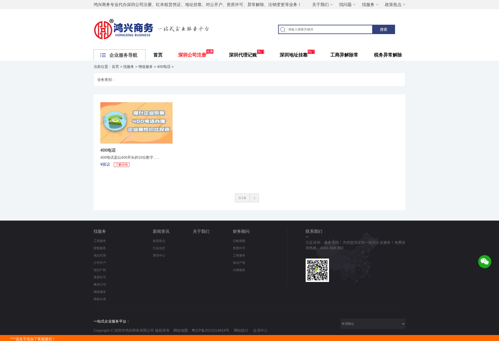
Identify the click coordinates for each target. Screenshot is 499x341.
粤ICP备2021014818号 (210, 330)
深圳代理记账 (243, 54)
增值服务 (145, 67)
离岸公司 (100, 284)
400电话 (163, 67)
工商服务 (100, 241)
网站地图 (180, 330)
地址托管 (100, 255)
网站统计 (241, 330)
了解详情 (121, 164)
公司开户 (100, 263)
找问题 (345, 4)
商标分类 (100, 299)
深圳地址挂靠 (294, 54)
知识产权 (100, 270)
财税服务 (100, 248)
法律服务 (239, 270)
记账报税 (239, 241)
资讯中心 (159, 255)
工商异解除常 (344, 54)
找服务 (368, 4)
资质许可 (100, 277)
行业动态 (159, 248)
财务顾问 (241, 231)
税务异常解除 (388, 54)
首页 (158, 54)
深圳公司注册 (192, 54)
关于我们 (320, 4)
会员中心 (260, 330)
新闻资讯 (161, 231)
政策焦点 (393, 4)
